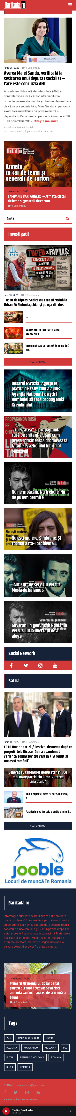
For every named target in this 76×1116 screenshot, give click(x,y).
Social (29, 127)
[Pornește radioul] (6, 1111)
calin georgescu (28, 1038)
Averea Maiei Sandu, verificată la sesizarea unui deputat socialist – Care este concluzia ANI (34, 79)
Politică (21, 127)
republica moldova (32, 1057)
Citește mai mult (45, 121)
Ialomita (11, 1047)
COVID (49, 1038)
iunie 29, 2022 (11, 67)
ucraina (25, 1067)
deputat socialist (34, 131)
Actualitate (10, 127)
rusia (9, 1067)
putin (9, 1057)
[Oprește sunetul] (71, 1111)
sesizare (48, 131)
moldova (50, 1047)
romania (56, 1057)
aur (8, 1038)
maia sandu (31, 1047)
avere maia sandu (13, 131)
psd (65, 1047)
